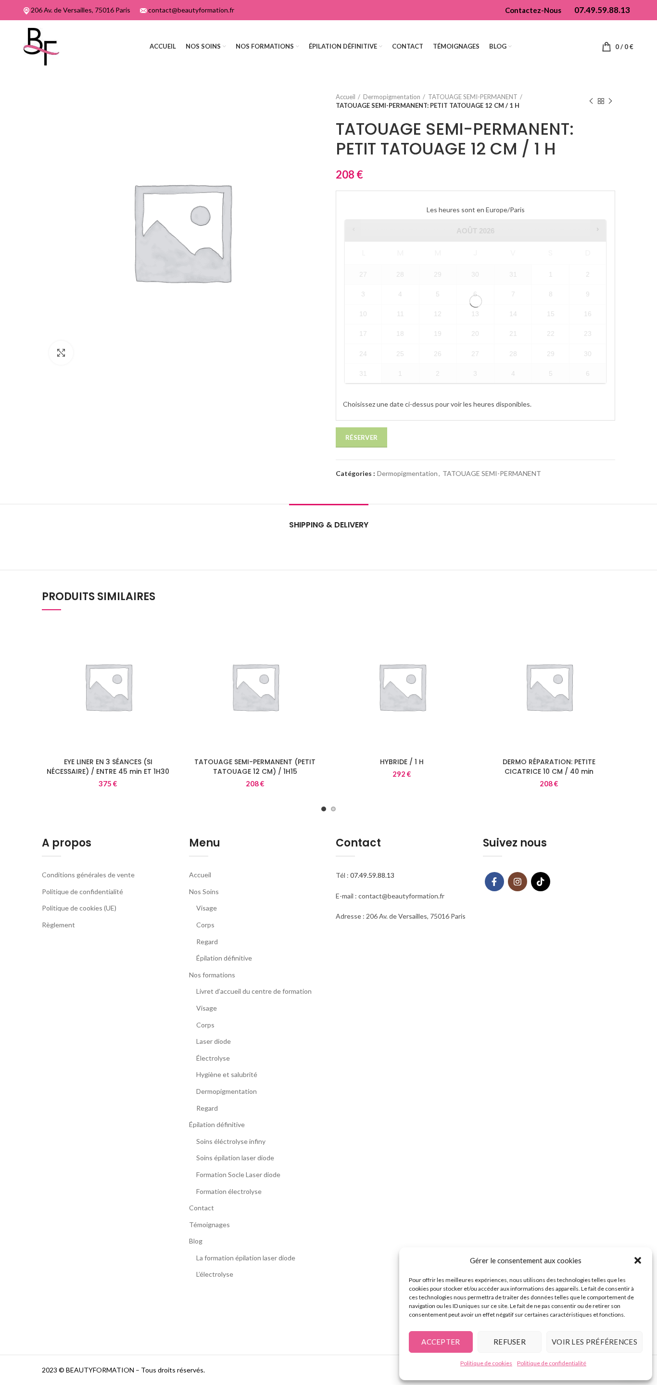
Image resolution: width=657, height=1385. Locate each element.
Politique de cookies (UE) (79, 908)
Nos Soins (204, 891)
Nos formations (212, 975)
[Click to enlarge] (61, 353)
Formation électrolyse (229, 1191)
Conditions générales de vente (88, 875)
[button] (638, 1260)
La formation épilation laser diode (245, 1258)
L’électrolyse (214, 1274)
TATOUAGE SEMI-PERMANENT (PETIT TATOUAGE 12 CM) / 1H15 (255, 766)
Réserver (361, 437)
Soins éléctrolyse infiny (230, 1141)
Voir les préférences (594, 1341)
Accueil (345, 97)
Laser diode (213, 1041)
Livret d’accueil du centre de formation (254, 991)
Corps (205, 925)
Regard (207, 941)
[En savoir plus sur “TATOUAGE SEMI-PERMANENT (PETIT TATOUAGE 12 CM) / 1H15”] (314, 636)
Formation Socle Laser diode (238, 1174)
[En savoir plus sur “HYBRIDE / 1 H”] (461, 636)
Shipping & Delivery (328, 524)
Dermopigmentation (391, 97)
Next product (610, 101)
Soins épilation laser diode (235, 1158)
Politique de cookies (486, 1363)
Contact (201, 1208)
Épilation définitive (224, 958)
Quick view (167, 657)
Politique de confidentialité (551, 1363)
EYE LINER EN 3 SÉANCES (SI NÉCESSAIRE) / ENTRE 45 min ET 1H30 (108, 766)
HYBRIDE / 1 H (402, 762)
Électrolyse (213, 1058)
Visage (206, 908)
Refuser (509, 1341)
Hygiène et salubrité (226, 1074)
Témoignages (209, 1224)
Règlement (58, 925)
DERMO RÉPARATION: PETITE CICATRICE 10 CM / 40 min (549, 766)
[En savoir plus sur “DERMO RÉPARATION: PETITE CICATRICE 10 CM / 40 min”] (608, 636)
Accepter (440, 1341)
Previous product (591, 101)
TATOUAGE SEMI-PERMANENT (473, 97)
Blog (195, 1241)
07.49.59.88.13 (372, 875)
